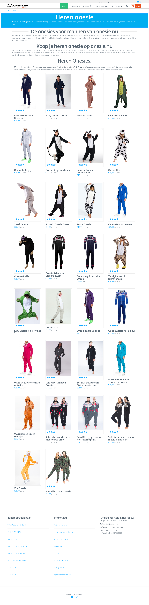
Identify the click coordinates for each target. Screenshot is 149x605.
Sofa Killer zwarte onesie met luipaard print (121, 438)
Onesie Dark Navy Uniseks (23, 117)
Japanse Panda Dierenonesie (85, 171)
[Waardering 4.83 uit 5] (27, 93)
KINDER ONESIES (14, 532)
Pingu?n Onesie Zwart (57, 224)
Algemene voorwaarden (62, 575)
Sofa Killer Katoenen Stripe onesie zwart (88, 384)
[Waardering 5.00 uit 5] (58, 147)
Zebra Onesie (84, 224)
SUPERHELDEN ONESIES (17, 560)
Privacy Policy (59, 567)
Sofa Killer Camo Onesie (58, 491)
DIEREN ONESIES (14, 539)
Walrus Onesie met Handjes (24, 435)
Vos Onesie (20, 488)
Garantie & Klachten (61, 560)
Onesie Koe (114, 170)
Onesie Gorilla (21, 276)
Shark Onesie (21, 224)
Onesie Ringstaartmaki (58, 170)
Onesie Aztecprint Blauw (121, 330)
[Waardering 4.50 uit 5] (58, 414)
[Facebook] (138, 1)
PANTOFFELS (13, 567)
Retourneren (58, 546)
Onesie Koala (52, 327)
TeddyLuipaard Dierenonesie (116, 277)
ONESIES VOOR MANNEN (17, 546)
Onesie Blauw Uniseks (120, 224)
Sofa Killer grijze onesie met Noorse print (89, 438)
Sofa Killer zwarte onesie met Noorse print (59, 438)
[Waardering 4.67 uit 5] (58, 202)
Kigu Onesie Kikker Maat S (27, 332)
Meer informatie (28, 321)
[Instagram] (140, 1)
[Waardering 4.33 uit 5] (90, 202)
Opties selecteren (28, 106)
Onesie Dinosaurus (118, 115)
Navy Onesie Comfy (56, 115)
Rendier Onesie (85, 115)
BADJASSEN (12, 575)
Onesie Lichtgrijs (23, 170)
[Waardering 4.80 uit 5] (58, 93)
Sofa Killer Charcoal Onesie (56, 384)
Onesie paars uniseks (88, 330)
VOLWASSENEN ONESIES (17, 525)
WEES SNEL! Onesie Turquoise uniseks (118, 381)
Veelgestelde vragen (61, 539)
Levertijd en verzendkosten (63, 532)
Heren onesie (15, 10)
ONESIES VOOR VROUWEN (17, 553)
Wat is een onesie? (60, 525)
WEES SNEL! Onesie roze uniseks (27, 384)
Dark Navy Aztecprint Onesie (88, 277)
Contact (57, 553)
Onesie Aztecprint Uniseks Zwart (55, 274)
